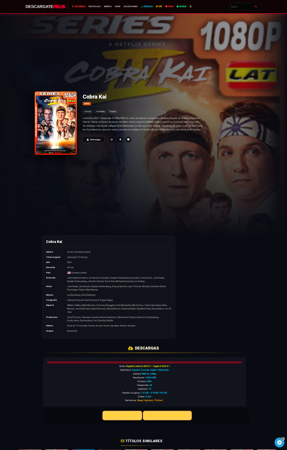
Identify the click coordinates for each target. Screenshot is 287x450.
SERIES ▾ (108, 6)
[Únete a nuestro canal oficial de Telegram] (279, 442)
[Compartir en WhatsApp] (111, 139)
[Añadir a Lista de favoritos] (128, 139)
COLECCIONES (130, 6)
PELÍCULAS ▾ (95, 6)
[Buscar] (256, 6)
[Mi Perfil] (190, 6)
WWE (117, 6)
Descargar (95, 139)
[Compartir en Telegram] (120, 139)
